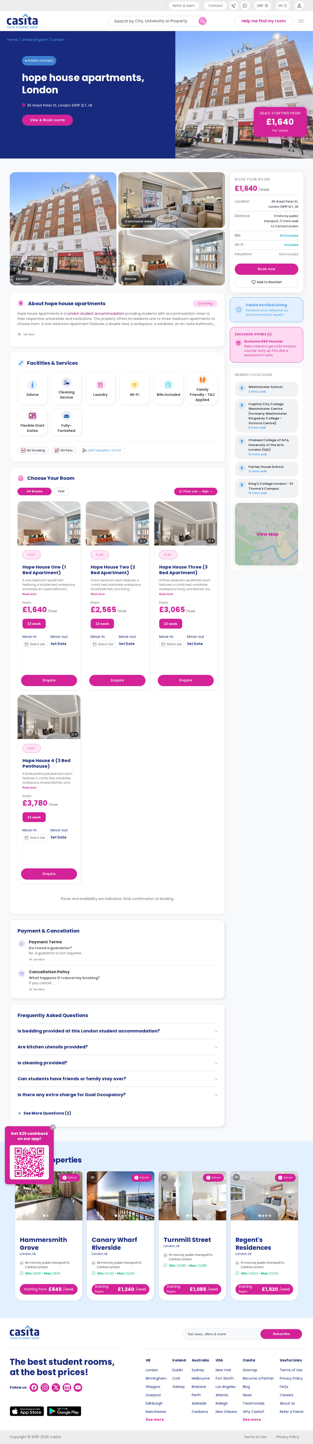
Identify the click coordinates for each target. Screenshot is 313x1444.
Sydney (198, 1370)
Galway (178, 1386)
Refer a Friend (291, 1411)
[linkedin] (67, 1387)
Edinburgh (154, 1403)
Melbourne (201, 1378)
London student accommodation (95, 313)
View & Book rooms (47, 120)
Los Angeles (225, 1386)
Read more (29, 594)
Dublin (177, 1370)
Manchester (156, 1411)
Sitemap (250, 1370)
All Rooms (34, 491)
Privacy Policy (291, 1378)
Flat (61, 491)
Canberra (200, 1411)
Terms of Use (291, 1370)
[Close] (53, 1127)
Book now (266, 269)
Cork (176, 1378)
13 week (34, 624)
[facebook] (34, 1387)
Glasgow (153, 1386)
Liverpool (153, 1395)
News (247, 1395)
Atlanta (222, 1395)
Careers (286, 1395)
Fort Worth (225, 1378)
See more (155, 1419)
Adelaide (199, 1403)
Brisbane (199, 1386)
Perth (196, 1395)
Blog (246, 1386)
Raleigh (222, 1403)
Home (12, 39)
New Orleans (226, 1411)
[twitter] (56, 1387)
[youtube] (78, 1387)
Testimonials (254, 1403)
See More (39, 959)
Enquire (49, 680)
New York (223, 1370)
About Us (287, 1403)
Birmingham (156, 1378)
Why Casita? (253, 1411)
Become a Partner (258, 1378)
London (152, 1370)
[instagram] (45, 1387)
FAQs (284, 1386)
